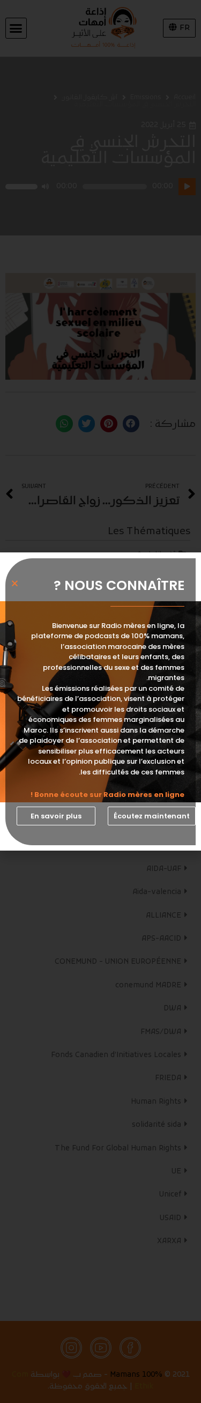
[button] (152, 816)
